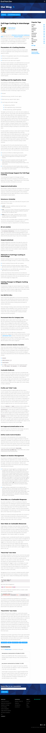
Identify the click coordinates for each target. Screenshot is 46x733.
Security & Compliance (5, 712)
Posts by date (35, 52)
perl (20, 642)
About (28, 699)
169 (38, 31)
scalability (24, 642)
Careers (28, 707)
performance (15, 642)
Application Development (6, 703)
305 (38, 24)
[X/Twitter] (42, 725)
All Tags (33, 45)
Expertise (17, 699)
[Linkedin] (41, 725)
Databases (17, 703)
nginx (9, 642)
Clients (27, 703)
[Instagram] (44, 725)
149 (38, 34)
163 (38, 33)
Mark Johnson (11, 28)
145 (38, 36)
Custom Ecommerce (5, 701)
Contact (3, 716)
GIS (1, 714)
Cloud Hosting (4, 707)
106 (38, 41)
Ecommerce (17, 707)
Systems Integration (5, 708)
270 (38, 26)
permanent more (7, 335)
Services (3, 699)
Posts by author (35, 53)
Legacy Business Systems (6, 710)
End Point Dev (6, 1)
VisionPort (38, 699)
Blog (27, 705)
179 (38, 29)
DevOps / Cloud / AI (19, 701)
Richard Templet (18, 36)
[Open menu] (44, 1)
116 (38, 40)
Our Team (28, 701)
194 (38, 28)
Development (17, 705)
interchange (4, 642)
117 (38, 38)
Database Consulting (5, 705)
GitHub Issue (8, 649)
